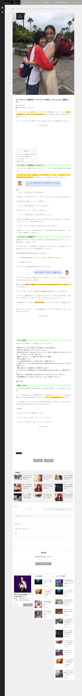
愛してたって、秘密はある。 (43, 2)
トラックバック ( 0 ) (58, 509)
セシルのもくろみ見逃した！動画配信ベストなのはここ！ (31, 413)
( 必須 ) (17, 523)
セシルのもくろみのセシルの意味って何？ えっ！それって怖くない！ (35, 417)
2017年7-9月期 (19, 8)
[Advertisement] (43, 138)
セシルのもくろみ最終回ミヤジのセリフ (26, 154)
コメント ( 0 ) (28, 509)
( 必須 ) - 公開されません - (22, 528)
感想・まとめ (20, 161)
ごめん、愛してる (28, 2)
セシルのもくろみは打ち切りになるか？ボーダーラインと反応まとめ (34, 422)
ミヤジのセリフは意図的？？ (24, 156)
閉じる (27, 151)
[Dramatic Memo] (10, 2)
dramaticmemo (21, 105)
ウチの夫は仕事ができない (61, 2)
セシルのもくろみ (27, 8)
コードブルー (74, 2)
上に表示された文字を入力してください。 (43, 556)
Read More (28, 605)
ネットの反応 (20, 159)
